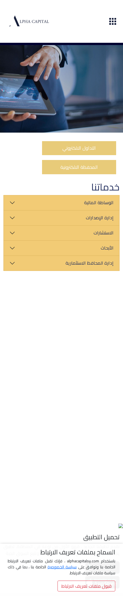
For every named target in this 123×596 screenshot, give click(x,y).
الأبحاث (107, 248)
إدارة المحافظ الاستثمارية (90, 263)
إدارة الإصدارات (100, 217)
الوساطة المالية (99, 202)
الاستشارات (104, 232)
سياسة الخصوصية (62, 567)
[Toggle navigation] (113, 21)
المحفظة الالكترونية (79, 167)
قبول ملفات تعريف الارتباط (86, 586)
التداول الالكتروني (79, 148)
